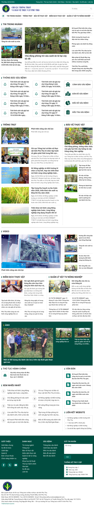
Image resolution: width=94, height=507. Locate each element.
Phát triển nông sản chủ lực (42, 129)
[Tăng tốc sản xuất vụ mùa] (11, 33)
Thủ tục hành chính (50, 2)
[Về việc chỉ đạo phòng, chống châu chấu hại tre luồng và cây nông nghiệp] (71, 178)
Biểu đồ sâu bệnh (49, 453)
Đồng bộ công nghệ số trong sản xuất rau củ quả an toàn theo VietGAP (34, 303)
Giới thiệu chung (7, 445)
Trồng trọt (9, 124)
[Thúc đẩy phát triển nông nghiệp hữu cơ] (64, 333)
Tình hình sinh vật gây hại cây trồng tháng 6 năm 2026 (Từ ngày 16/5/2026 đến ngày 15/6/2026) (50, 84)
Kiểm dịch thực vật (14, 277)
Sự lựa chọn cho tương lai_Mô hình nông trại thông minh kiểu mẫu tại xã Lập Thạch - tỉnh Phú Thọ (86, 260)
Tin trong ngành (12, 24)
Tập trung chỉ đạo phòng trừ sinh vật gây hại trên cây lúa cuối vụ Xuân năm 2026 (85, 170)
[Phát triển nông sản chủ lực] (15, 136)
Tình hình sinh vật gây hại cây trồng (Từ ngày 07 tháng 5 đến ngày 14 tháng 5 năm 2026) (51, 113)
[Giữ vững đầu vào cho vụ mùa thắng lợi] (71, 268)
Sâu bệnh (75, 2)
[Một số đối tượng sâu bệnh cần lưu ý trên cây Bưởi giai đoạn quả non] (28, 343)
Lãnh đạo (4, 450)
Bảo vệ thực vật (75, 124)
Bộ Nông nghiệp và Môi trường (77, 425)
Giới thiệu (61, 2)
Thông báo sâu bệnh (14, 77)
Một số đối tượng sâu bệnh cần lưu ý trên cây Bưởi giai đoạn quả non (49, 422)
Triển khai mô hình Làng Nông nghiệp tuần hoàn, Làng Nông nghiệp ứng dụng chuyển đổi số (43, 210)
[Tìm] (91, 8)
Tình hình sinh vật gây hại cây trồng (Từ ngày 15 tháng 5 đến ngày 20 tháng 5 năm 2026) (51, 103)
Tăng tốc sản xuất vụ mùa (10, 41)
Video (6, 231)
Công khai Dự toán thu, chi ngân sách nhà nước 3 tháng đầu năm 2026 (81, 385)
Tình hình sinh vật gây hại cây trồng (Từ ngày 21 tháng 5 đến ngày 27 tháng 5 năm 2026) (20, 103)
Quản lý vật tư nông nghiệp (66, 277)
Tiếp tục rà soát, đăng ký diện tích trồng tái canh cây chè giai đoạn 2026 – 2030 (18, 407)
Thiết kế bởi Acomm (7, 504)
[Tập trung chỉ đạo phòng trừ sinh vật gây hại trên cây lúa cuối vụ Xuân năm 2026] (71, 168)
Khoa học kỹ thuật (28, 461)
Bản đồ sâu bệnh (49, 456)
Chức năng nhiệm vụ (8, 458)
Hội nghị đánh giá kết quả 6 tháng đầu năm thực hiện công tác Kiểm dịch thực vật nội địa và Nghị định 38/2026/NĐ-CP (34, 285)
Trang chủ (39, 2)
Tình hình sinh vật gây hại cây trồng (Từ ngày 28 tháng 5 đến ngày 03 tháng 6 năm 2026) (51, 93)
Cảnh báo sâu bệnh (50, 448)
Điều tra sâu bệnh (49, 450)
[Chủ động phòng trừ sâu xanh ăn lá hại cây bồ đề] (47, 40)
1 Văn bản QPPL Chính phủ (76, 423)
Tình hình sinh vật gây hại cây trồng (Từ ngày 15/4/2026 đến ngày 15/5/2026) (19, 113)
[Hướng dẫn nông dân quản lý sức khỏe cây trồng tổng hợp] (71, 238)
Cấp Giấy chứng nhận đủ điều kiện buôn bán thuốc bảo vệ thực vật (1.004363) (19, 375)
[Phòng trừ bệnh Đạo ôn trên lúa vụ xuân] (71, 188)
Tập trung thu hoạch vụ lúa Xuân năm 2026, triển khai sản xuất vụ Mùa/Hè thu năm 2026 (44, 190)
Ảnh (7, 325)
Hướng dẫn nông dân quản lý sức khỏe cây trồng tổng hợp (86, 238)
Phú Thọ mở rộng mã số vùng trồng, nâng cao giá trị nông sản (34, 314)
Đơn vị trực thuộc (7, 456)
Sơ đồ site (83, 2)
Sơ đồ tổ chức (6, 448)
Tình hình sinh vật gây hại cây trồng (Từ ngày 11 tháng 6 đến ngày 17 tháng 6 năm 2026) (20, 84)
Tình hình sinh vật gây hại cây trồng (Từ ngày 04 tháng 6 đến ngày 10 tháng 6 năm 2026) (20, 93)
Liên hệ (90, 2)
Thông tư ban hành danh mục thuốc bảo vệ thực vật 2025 (80, 403)
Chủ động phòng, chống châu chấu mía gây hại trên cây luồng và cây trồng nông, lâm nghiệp (79, 148)
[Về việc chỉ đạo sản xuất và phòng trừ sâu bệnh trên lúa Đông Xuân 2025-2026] (71, 198)
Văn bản (68, 2)
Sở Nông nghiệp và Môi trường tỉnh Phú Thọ (78, 419)
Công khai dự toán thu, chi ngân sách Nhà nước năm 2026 (80, 394)
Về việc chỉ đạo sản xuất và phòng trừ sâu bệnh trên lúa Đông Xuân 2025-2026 (85, 200)
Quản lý (4, 453)
